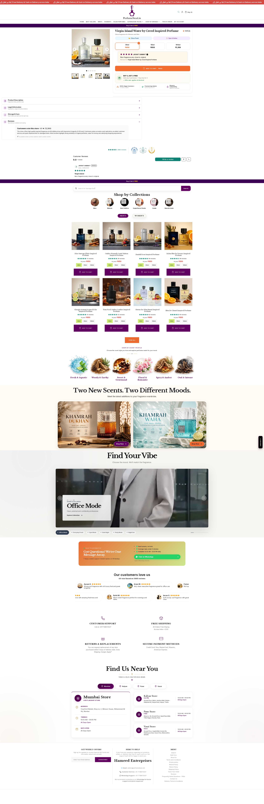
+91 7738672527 (140, 772)
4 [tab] (92, 70)
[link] (132, 498)
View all (132, 340)
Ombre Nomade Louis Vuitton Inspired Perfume (116, 254)
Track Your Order (173, 771)
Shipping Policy (174, 769)
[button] (152, 57)
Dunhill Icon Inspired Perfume (147, 254)
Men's (123, 216)
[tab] (62, 532)
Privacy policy (173, 762)
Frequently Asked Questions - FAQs (173, 776)
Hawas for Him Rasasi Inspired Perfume (147, 310)
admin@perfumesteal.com (136, 768)
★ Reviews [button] (260, 442)
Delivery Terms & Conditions (173, 781)
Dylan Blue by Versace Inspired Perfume (178, 254)
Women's (139, 216)
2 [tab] (88, 70)
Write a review (167, 159)
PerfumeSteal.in (132, 12)
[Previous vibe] (60, 498)
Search (185, 188)
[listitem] (95, 203)
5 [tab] (94, 70)
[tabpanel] (91, 48)
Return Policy (173, 767)
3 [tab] (90, 70)
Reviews (173, 774)
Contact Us (173, 779)
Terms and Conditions (173, 760)
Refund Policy (173, 764)
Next (72, 68)
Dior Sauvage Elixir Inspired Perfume (86, 254)
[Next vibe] (204, 498)
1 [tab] (86, 70)
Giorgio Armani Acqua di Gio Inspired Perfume (85, 310)
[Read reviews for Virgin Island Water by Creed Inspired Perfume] (186, 31)
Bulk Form (173, 755)
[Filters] (184, 159)
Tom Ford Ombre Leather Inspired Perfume (116, 310)
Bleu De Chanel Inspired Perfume (178, 310)
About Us (174, 757)
